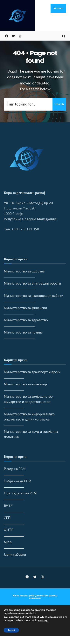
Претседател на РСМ (20, 493)
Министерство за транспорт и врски (32, 372)
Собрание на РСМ (17, 481)
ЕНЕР (8, 505)
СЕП (7, 518)
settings (43, 620)
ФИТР (8, 530)
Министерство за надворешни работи (33, 296)
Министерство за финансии (25, 308)
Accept (11, 630)
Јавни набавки (15, 554)
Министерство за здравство (26, 320)
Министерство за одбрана (24, 271)
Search (59, 104)
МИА (8, 542)
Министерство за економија (25, 384)
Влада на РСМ (15, 469)
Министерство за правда (23, 332)
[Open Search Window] (63, 35)
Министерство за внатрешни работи (32, 283)
